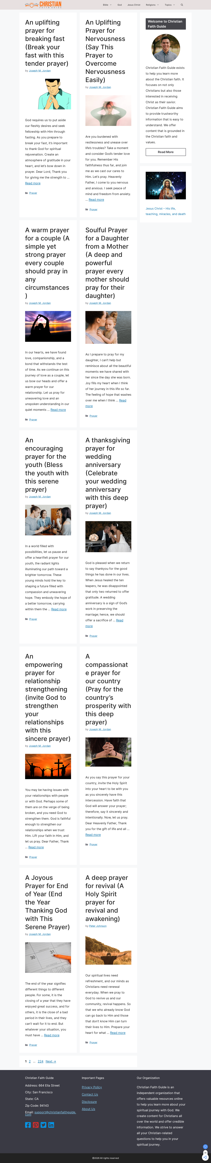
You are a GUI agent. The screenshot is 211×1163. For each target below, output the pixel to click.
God (120, 4)
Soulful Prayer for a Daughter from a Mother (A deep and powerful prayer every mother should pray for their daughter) (107, 263)
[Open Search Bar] (182, 5)
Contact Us (90, 1094)
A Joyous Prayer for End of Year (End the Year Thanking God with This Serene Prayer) (47, 902)
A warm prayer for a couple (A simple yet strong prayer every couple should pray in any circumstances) (47, 263)
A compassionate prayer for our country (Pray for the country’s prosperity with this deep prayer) (108, 689)
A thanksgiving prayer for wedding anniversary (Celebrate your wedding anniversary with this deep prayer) (107, 473)
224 (41, 1061)
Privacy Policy (92, 1087)
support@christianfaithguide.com (50, 1113)
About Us (88, 1109)
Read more (32, 183)
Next (51, 1061)
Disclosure (89, 1101)
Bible (105, 4)
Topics (168, 4)
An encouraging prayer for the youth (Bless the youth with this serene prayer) (47, 464)
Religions (150, 4)
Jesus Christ (133, 4)
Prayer (33, 192)
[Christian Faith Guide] (43, 5)
